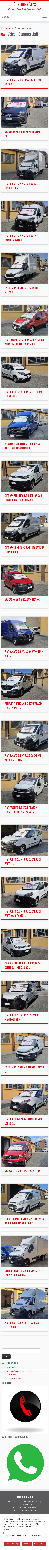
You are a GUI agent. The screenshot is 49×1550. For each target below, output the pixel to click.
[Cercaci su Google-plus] (8, 17)
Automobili (11, 1367)
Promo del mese (14, 1378)
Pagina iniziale (7, 27)
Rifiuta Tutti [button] (39, 1543)
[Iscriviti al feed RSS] (3, 17)
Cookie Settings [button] (12, 1543)
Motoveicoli (12, 1374)
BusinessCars (24, 4)
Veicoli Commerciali (15, 1371)
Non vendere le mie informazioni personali (22, 1535)
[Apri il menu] (44, 16)
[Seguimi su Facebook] (5, 17)
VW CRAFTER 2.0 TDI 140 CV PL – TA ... (23, 1171)
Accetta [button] (27, 1543)
